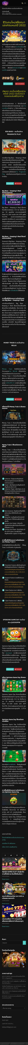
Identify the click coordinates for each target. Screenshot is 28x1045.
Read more (5, 879)
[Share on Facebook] (5, 855)
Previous (4, 884)
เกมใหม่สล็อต (20, 47)
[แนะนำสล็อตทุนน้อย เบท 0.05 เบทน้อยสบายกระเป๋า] (14, 888)
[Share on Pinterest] (17, 855)
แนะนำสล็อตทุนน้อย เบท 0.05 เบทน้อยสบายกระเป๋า (13, 897)
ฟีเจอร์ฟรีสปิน (11, 764)
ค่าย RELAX (13, 371)
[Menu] (25, 3)
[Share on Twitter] (11, 855)
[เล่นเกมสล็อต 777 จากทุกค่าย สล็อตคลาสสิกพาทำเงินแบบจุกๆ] (14, 911)
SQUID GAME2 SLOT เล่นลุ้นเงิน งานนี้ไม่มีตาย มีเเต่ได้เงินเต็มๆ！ (13, 873)
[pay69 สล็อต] (8, 78)
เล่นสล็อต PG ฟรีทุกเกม (8, 843)
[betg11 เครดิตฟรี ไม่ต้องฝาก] (20, 78)
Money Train (7, 369)
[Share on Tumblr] (23, 855)
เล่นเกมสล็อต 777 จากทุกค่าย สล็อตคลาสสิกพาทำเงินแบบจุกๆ (12, 920)
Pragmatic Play (14, 134)
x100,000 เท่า (10, 383)
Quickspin (9, 653)
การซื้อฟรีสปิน (13, 290)
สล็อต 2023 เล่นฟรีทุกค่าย (9, 847)
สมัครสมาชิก (16, 68)
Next (23, 884)
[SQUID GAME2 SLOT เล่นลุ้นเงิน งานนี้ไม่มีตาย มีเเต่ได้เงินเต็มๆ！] (14, 863)
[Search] (21, 3)
